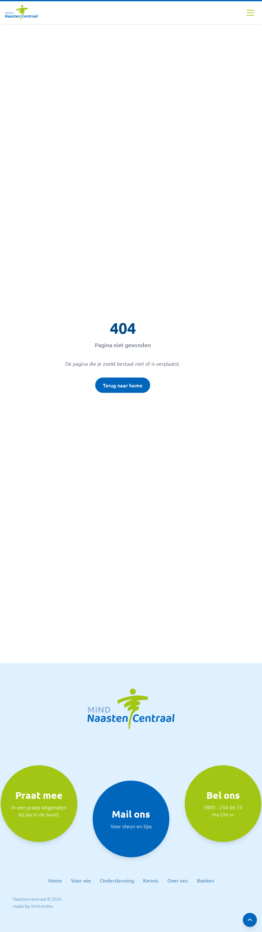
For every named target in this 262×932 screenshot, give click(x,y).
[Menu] (250, 12)
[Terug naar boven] (250, 920)
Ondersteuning (117, 880)
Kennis (150, 880)
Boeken (205, 880)
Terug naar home (123, 385)
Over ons (177, 880)
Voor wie (81, 880)
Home (55, 880)
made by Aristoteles (33, 906)
